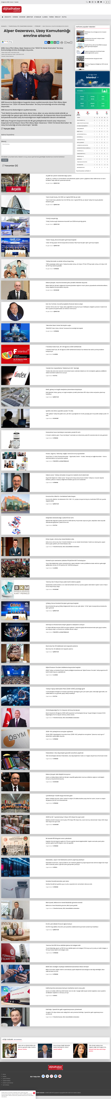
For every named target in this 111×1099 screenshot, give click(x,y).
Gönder (4, 160)
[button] (4, 1051)
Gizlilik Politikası (6, 1080)
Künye (4, 1074)
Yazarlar (16, 2)
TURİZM (51, 17)
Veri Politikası (6, 1085)
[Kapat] (34, 1093)
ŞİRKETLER (30, 17)
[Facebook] (43, 1076)
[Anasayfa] (2, 17)
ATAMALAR (37, 17)
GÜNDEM (15, 17)
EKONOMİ (22, 17)
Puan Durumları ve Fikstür (83, 171)
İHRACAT (58, 17)
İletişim (4, 1076)
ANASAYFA (7, 17)
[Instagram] (51, 1076)
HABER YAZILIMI (40, 1092)
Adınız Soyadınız (7, 134)
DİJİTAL (64, 17)
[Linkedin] (55, 1076)
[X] (47, 1076)
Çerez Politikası (6, 1078)
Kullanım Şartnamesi (8, 1082)
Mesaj (3, 141)
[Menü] (104, 2)
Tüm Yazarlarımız (18, 1039)
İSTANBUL (80, 91)
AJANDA (45, 17)
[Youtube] (59, 1076)
